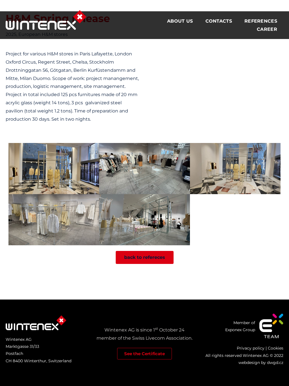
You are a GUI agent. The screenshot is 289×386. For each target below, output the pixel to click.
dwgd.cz (275, 362)
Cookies (275, 348)
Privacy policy (250, 348)
